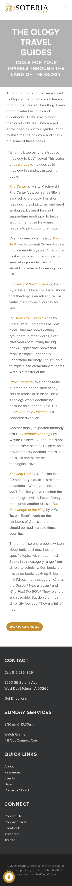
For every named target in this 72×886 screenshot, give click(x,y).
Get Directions (15, 698)
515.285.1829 (22, 672)
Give (8, 784)
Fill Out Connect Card (21, 740)
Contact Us (13, 816)
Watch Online (14, 734)
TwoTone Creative (46, 874)
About (9, 766)
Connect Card (15, 822)
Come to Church (17, 790)
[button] (9, 877)
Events (9, 778)
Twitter (9, 840)
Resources (12, 772)
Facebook (12, 828)
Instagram (12, 834)
